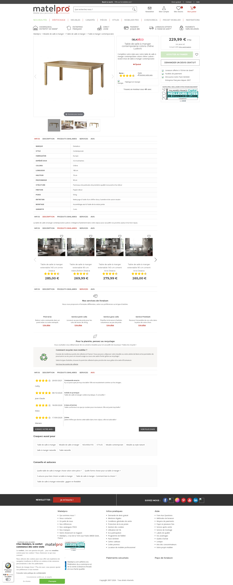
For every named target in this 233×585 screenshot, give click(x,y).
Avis (93, 139)
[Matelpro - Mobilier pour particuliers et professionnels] (51, 9)
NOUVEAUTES (88, 445)
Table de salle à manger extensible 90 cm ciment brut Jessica (138, 267)
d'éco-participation (185, 47)
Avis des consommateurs (166, 544)
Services (83, 139)
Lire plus (46, 325)
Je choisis (26, 581)
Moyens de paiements (165, 521)
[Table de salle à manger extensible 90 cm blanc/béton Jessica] (80, 247)
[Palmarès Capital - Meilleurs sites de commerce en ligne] (180, 93)
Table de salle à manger (76, 34)
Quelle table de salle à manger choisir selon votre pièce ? (59, 471)
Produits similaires (67, 139)
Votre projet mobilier (165, 547)
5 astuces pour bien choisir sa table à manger (55, 476)
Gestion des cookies (116, 527)
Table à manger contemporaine (101, 34)
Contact (188, 2)
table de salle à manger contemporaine (49, 223)
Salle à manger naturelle (46, 450)
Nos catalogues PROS (68, 527)
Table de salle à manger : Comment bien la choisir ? (96, 476)
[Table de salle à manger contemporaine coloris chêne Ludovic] (54, 125)
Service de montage (164, 530)
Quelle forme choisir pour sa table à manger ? (103, 471)
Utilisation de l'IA (114, 530)
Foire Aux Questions (164, 515)
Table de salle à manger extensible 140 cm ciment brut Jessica (110, 267)
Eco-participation (114, 533)
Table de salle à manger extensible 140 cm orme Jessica (51, 267)
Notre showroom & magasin (70, 533)
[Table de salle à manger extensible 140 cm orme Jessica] (51, 247)
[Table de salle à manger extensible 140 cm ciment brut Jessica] (110, 247)
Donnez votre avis (146, 75)
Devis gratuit (176, 2)
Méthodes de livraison (165, 518)
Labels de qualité (163, 533)
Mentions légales (114, 518)
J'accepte (52, 581)
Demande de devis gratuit (118, 515)
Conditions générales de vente (120, 521)
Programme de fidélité (117, 536)
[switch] (8, 579)
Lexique (160, 541)
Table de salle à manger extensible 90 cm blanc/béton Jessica (81, 267)
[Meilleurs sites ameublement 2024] (71, 545)
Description (48, 139)
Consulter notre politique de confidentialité (31, 573)
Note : (121, 73)
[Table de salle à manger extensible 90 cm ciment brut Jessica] (139, 247)
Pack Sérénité (113, 538)
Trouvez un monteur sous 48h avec (138, 89)
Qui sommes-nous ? (67, 515)
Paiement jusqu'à (117, 2)
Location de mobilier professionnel (121, 547)
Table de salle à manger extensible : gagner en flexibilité (59, 481)
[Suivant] (113, 76)
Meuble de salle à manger (53, 34)
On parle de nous (66, 521)
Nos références (65, 524)
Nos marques (64, 530)
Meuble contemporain (114, 445)
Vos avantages (162, 536)
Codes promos (114, 544)
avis (140, 73)
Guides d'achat (162, 538)
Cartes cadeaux (114, 541)
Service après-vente (164, 527)
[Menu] (12, 562)
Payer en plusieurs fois (165, 524)
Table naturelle (65, 450)
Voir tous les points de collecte (67, 364)
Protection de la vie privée (118, 524)
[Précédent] (35, 76)
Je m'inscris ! (66, 499)
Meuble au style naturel (135, 445)
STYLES (100, 445)
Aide (198, 2)
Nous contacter (65, 518)
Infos (37, 139)
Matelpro (37, 34)
